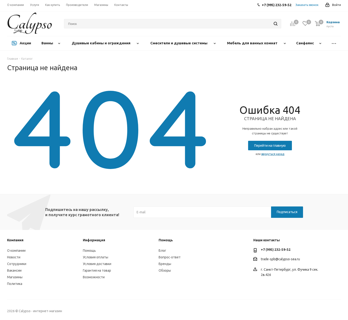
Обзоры (165, 270)
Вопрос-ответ (170, 257)
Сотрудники (16, 264)
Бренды (165, 264)
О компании (16, 250)
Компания (15, 240)
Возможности (94, 277)
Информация (94, 240)
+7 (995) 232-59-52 (275, 249)
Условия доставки (97, 264)
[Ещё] (334, 43)
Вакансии (14, 270)
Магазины (14, 277)
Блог (162, 250)
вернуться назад (272, 153)
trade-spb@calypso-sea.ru (280, 259)
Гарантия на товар (97, 270)
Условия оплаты (95, 257)
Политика (14, 284)
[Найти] (275, 23)
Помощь (89, 250)
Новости (13, 257)
